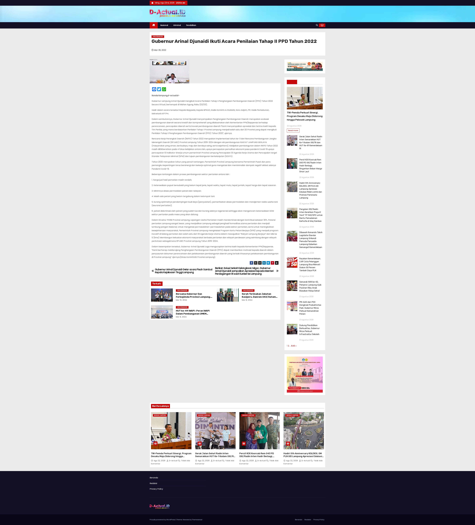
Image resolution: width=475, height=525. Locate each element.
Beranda (154, 477)
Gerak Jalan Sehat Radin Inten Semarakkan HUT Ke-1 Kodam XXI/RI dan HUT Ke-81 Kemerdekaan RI (310, 142)
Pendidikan (191, 25)
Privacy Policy (156, 489)
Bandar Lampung (160, 415)
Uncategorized (158, 37)
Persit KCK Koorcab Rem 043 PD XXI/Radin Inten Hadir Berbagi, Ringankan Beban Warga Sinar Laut (310, 166)
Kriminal (177, 25)
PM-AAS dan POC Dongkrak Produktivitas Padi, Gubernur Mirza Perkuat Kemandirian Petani (310, 308)
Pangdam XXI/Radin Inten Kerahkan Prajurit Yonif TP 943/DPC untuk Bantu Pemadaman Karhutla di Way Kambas (310, 215)
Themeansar (197, 519)
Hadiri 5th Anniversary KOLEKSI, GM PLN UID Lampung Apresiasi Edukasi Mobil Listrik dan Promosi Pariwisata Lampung (303, 458)
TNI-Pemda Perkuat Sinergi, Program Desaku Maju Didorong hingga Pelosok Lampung (305, 116)
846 (293, 345)
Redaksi (153, 483)
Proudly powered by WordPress (163, 519)
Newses (186, 519)
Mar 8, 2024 (247, 300)
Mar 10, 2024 (181, 300)
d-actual (173, 460)
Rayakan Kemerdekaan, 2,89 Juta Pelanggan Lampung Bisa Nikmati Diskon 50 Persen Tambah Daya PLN (310, 264)
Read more (293, 130)
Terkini (292, 82)
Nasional (164, 25)
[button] (317, 25)
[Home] (154, 25)
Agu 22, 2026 (160, 460)
